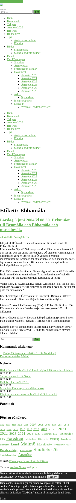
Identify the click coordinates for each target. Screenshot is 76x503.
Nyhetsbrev (27, 97)
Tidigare (11, 24)
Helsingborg (31, 439)
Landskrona (66, 439)
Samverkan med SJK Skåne (15, 376)
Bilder (10, 46)
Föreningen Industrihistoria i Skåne (28, 461)
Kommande (13, 21)
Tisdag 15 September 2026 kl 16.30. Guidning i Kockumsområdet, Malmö (28, 355)
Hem (10, 17)
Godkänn (52, 476)
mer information (37, 476)
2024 (21, 433)
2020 (52, 429)
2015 (15, 429)
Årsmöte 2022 (29, 81)
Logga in (19, 103)
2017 (29, 429)
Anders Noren (18, 467)
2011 (60, 425)
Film (2, 438)
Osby (68, 445)
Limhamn (4, 445)
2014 (9, 429)
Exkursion (66, 433)
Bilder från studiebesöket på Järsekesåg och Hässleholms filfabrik (36, 370)
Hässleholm (43, 439)
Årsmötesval (21, 65)
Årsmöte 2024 (29, 87)
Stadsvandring (26, 451)
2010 (54, 425)
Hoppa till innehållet (11, 1)
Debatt (10, 56)
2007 (33, 424)
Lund (15, 444)
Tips (9, 36)
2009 (47, 425)
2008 (40, 424)
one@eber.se (22, 237)
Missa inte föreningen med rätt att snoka (22, 388)
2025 (30, 433)
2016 (22, 429)
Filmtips (18, 43)
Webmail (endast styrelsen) (36, 106)
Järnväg (55, 439)
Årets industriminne (25, 40)
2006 (26, 425)
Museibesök (44, 444)
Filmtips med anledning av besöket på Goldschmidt (28, 394)
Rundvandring (9, 450)
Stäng (3, 498)
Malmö (28, 444)
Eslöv (56, 434)
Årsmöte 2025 (29, 91)
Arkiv (17, 94)
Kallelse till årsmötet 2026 (14, 382)
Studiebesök (21, 49)
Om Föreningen (16, 59)
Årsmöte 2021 (29, 78)
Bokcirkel (47, 433)
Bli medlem (13, 33)
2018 (36, 429)
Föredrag (14, 438)
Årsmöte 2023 (29, 84)
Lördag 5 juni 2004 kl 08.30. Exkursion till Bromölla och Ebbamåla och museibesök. (35, 225)
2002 (2, 425)
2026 (37, 433)
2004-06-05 (6, 237)
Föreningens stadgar (25, 68)
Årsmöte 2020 (29, 75)
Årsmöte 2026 (15, 27)
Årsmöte (25, 455)
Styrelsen (19, 62)
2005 (19, 425)
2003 (8, 425)
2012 (66, 425)
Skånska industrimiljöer (27, 52)
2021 (62, 429)
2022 (4, 433)
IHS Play (12, 30)
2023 (12, 433)
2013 (2, 429)
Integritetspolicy (23, 100)
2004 (14, 425)
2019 (44, 429)
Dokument (20, 71)
